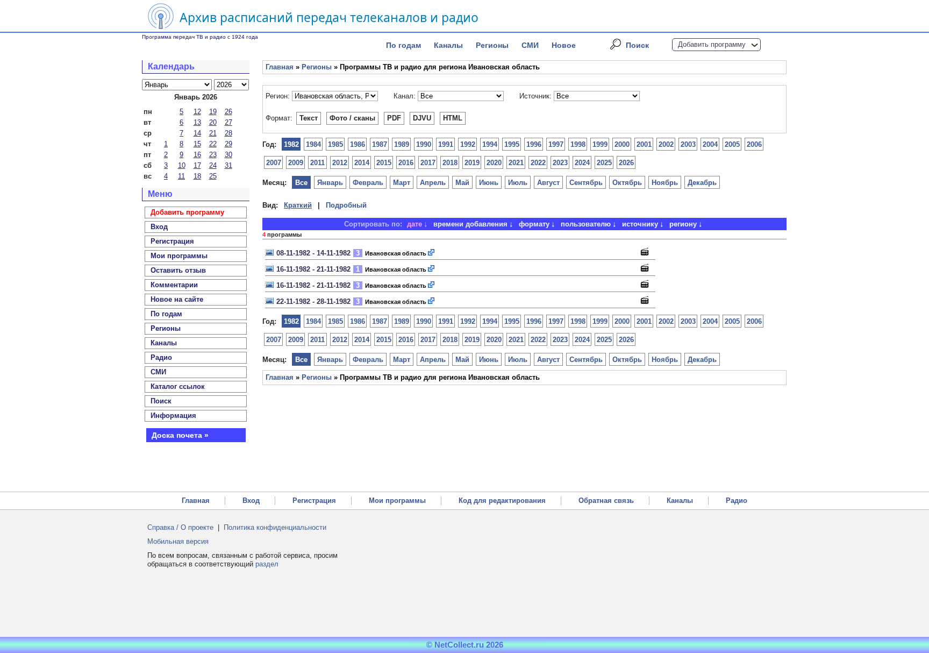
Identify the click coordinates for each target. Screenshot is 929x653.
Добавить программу (712, 44)
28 (228, 133)
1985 (335, 144)
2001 (644, 144)
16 (197, 155)
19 (213, 112)
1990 (423, 144)
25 (213, 176)
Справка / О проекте (180, 527)
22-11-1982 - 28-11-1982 (313, 301)
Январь (330, 183)
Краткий (298, 205)
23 (213, 155)
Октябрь (627, 183)
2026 (626, 163)
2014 (361, 163)
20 (213, 122)
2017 (427, 163)
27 (228, 122)
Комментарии (174, 285)
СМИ (530, 45)
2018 (450, 163)
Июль (517, 183)
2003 (688, 144)
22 (213, 144)
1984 (313, 144)
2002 (666, 144)
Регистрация (314, 500)
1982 (291, 144)
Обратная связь (606, 500)
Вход (251, 500)
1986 (357, 144)
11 (181, 176)
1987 (379, 144)
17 (197, 165)
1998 (577, 144)
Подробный (346, 205)
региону (683, 224)
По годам (403, 45)
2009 (295, 163)
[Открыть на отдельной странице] (431, 253)
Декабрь (702, 183)
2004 (710, 144)
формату (534, 224)
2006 (754, 144)
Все (301, 183)
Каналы (448, 45)
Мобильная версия (178, 541)
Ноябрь (665, 183)
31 (228, 165)
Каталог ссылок (178, 386)
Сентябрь (586, 183)
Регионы (492, 45)
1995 (511, 144)
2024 (582, 163)
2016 (405, 163)
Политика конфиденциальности (275, 527)
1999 (600, 144)
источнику (640, 224)
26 (228, 112)
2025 (604, 163)
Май (462, 183)
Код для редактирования (502, 500)
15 (197, 144)
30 (228, 155)
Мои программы (179, 256)
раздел (266, 564)
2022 (538, 163)
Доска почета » (180, 435)
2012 (339, 163)
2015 (383, 163)
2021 (516, 163)
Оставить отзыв (178, 270)
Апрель (433, 183)
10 (181, 165)
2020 (494, 163)
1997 (555, 144)
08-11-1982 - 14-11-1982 (313, 253)
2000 (622, 144)
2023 (560, 163)
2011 (317, 163)
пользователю (586, 224)
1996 (533, 144)
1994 (489, 144)
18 (197, 176)
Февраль (368, 183)
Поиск (637, 45)
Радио (161, 357)
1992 (467, 144)
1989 (401, 144)
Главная (280, 67)
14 (197, 133)
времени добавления (470, 224)
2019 (472, 163)
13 (197, 122)
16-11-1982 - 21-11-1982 (313, 269)
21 (213, 133)
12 (197, 112)
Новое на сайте (177, 299)
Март (401, 183)
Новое (564, 45)
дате (414, 224)
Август (548, 183)
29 (228, 144)
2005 (732, 144)
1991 (445, 144)
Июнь (488, 183)
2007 (273, 163)
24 (213, 165)
